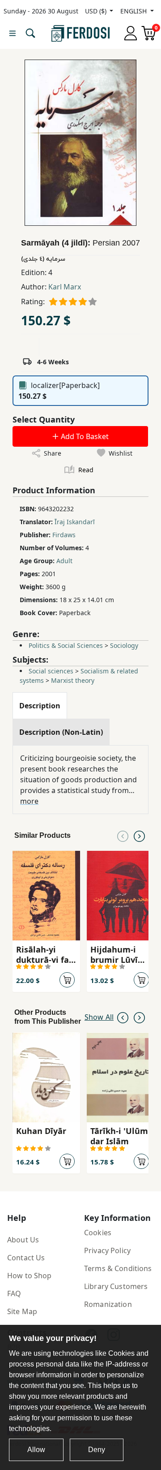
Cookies (97, 1232)
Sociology (124, 645)
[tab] (40, 705)
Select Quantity (44, 419)
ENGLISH (134, 11)
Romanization (108, 1304)
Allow (36, 1449)
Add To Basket (84, 436)
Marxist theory (72, 680)
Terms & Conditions (118, 1268)
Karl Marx (64, 287)
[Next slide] (139, 835)
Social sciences (51, 671)
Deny (96, 1449)
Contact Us (26, 1258)
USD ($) (96, 11)
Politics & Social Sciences (66, 645)
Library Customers (116, 1286)
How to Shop (29, 1275)
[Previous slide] (122, 835)
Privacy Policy (107, 1250)
